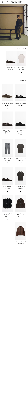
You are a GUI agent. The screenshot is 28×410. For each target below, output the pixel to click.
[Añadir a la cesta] (21, 107)
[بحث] (7, 2)
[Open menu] (25, 2)
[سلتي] (2, 2)
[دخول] (5, 2)
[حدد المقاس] (21, 72)
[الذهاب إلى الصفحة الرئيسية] (16, 2)
